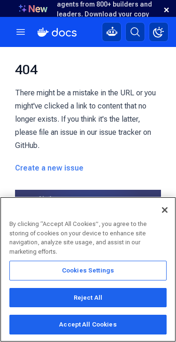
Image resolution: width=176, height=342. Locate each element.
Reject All (88, 297)
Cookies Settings (88, 270)
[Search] (135, 32)
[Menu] (21, 32)
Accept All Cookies (87, 324)
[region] (88, 269)
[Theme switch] (158, 32)
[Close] (164, 210)
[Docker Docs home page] (57, 32)
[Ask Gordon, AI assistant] (112, 32)
